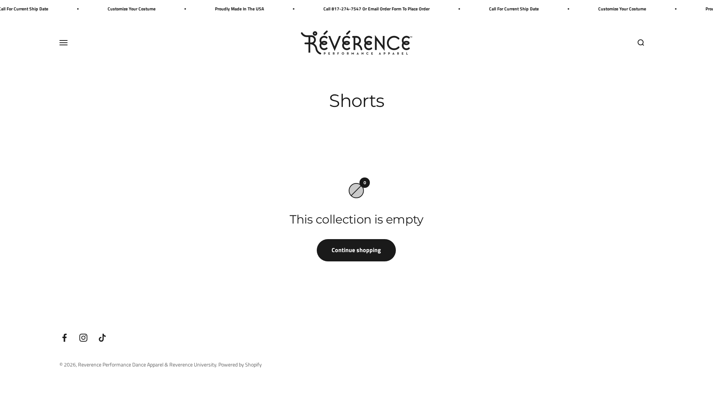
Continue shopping (356, 249)
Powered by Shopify (240, 364)
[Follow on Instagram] (83, 338)
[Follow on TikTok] (102, 338)
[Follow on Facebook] (64, 338)
